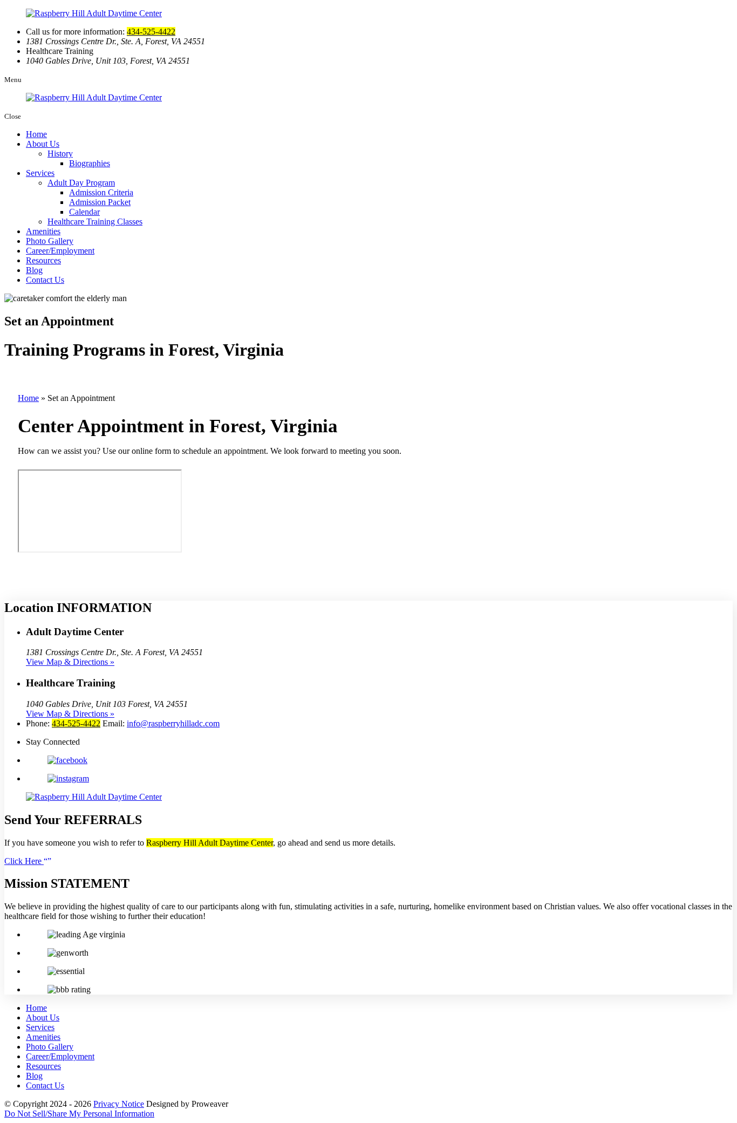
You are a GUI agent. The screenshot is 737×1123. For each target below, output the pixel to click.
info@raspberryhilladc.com (173, 723)
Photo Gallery (49, 241)
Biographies (89, 163)
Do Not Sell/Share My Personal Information (79, 1113)
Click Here (24, 861)
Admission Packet (100, 202)
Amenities (43, 231)
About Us (42, 143)
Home (36, 134)
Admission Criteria (101, 192)
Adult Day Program (81, 182)
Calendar (84, 211)
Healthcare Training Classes (94, 221)
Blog (34, 270)
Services (40, 173)
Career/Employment (60, 250)
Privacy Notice (118, 1103)
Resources (43, 260)
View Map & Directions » (70, 661)
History (60, 153)
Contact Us (45, 279)
